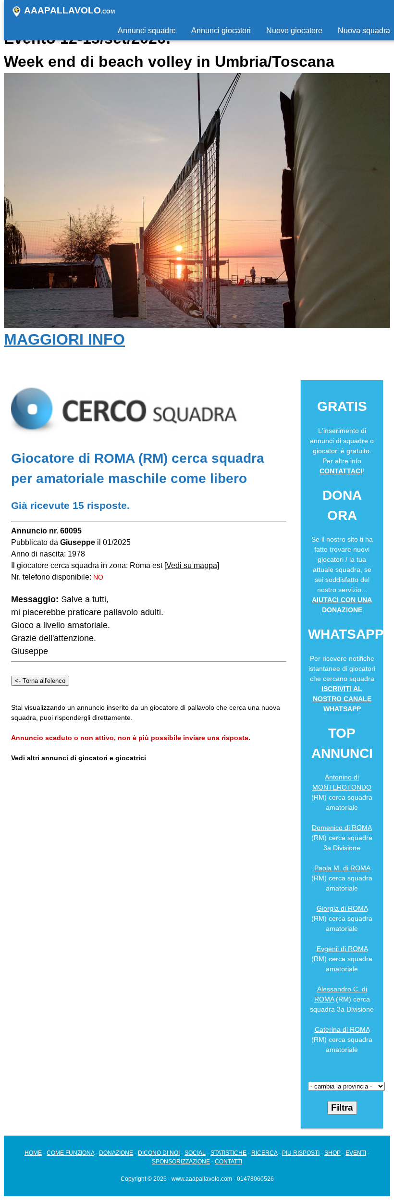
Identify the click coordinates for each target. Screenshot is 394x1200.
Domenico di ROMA (342, 827)
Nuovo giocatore (294, 30)
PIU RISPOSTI (301, 1153)
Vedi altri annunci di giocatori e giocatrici (78, 758)
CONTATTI (228, 1161)
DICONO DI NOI (159, 1153)
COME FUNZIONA (70, 1153)
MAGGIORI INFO (64, 339)
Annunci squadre (147, 30)
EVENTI (355, 1153)
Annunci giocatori (221, 30)
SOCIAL (195, 1153)
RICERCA (264, 1153)
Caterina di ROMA (342, 1029)
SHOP (332, 1153)
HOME (33, 1153)
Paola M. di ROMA (342, 868)
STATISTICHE (228, 1153)
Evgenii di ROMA (342, 949)
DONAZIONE (116, 1153)
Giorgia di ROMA (342, 908)
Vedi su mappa (191, 565)
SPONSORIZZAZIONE (181, 1161)
